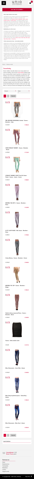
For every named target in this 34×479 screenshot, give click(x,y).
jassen (16, 19)
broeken (5, 20)
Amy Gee (14, 38)
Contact (4, 469)
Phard (17, 37)
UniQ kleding (21, 72)
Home (3, 64)
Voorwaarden (5, 466)
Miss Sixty (23, 37)
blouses (13, 19)
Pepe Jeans (8, 38)
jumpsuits (20, 19)
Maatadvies (5, 467)
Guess (19, 37)
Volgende (13, 96)
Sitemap (19, 476)
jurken (8, 20)
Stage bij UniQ (5, 471)
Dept (4, 38)
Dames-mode (10, 64)
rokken (24, 19)
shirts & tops (13, 20)
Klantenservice (5, 464)
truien (27, 19)
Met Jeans (28, 37)
